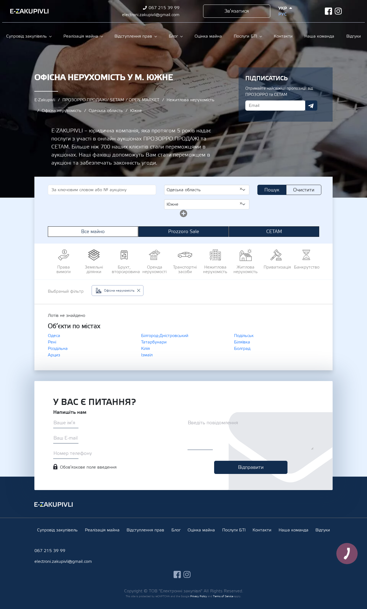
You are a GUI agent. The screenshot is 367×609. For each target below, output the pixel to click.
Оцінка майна (208, 36)
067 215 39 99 (164, 7)
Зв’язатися (236, 11)
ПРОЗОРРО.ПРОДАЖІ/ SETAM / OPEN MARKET (110, 100)
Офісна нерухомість (61, 110)
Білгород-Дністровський (164, 335)
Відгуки (353, 36)
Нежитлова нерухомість (190, 100)
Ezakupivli (29, 11)
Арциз (54, 355)
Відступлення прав (133, 36)
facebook (328, 11)
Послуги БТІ (245, 36)
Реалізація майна (80, 36)
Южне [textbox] (205, 204)
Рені (52, 342)
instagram (338, 11)
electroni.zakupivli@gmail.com (150, 14)
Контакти (283, 36)
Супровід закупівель (26, 36)
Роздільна (58, 348)
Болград (242, 348)
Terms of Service (223, 596)
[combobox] (206, 190)
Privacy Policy (198, 596)
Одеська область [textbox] (205, 190)
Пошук (271, 190)
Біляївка (242, 342)
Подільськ (244, 335)
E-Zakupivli (44, 100)
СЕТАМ (274, 232)
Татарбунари (154, 342)
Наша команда (319, 36)
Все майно (93, 232)
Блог (173, 36)
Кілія (145, 348)
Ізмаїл (147, 355)
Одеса (54, 335)
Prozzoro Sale (183, 232)
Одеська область (106, 110)
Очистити (303, 190)
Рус (282, 14)
